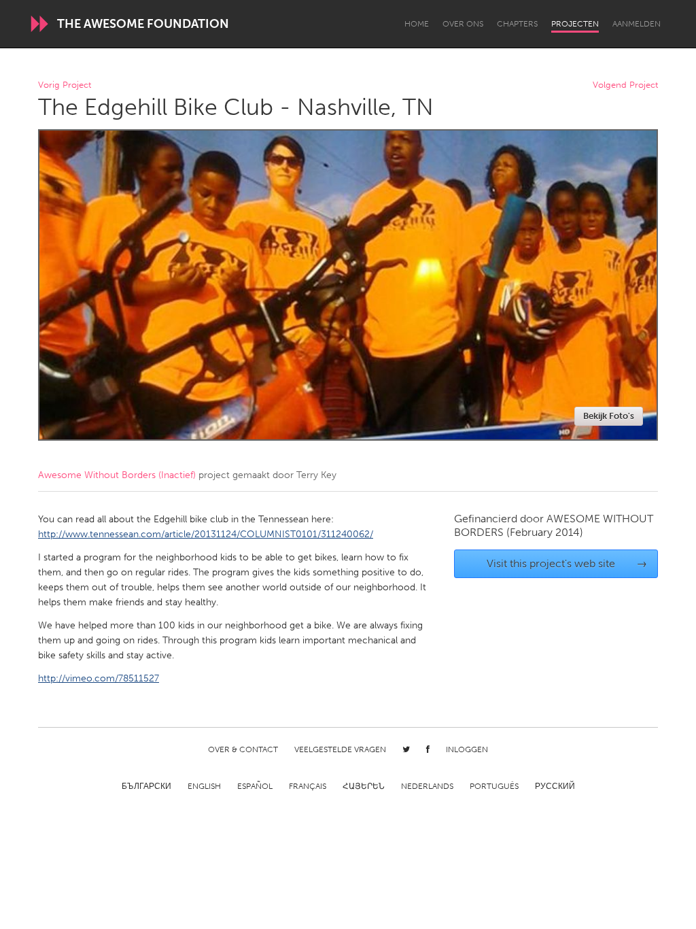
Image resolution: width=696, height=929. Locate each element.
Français (307, 786)
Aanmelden (636, 24)
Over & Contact (243, 749)
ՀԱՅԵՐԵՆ (364, 786)
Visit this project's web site (567, 563)
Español (255, 786)
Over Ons (462, 24)
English (204, 786)
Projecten (575, 24)
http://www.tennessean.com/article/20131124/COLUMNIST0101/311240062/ (205, 534)
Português (494, 786)
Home (416, 24)
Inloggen (467, 749)
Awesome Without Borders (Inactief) (117, 475)
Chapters (517, 24)
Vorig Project (64, 85)
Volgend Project (625, 85)
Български (146, 786)
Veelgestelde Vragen (340, 749)
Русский (555, 786)
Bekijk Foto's (608, 416)
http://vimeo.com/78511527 (98, 678)
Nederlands (427, 786)
